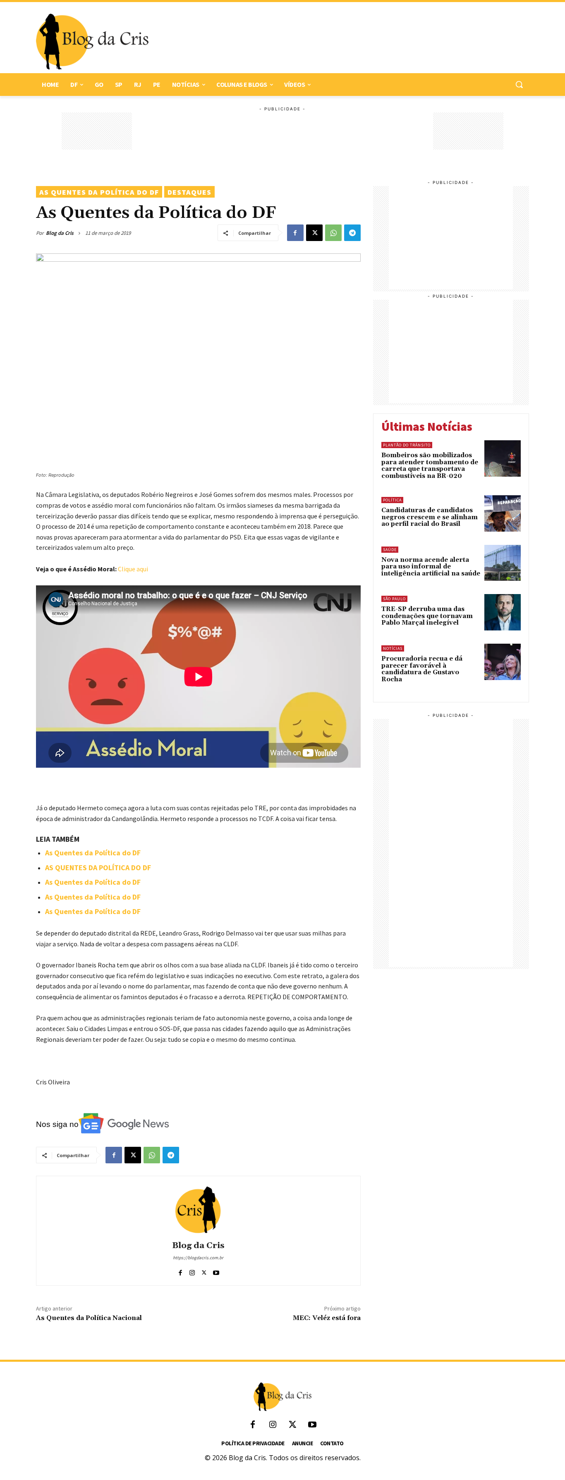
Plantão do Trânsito (407, 445)
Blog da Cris (60, 232)
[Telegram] (352, 232)
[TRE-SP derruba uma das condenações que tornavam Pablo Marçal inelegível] (502, 612)
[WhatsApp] (333, 232)
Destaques (189, 192)
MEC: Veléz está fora (327, 1318)
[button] (519, 84)
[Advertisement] (334, 41)
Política (392, 500)
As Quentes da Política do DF (99, 192)
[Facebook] (295, 232)
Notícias (392, 648)
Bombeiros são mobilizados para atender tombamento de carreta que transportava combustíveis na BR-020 (429, 465)
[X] (314, 232)
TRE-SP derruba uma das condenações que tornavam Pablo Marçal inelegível (427, 616)
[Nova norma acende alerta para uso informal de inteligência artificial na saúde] (502, 563)
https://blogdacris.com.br (198, 1257)
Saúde (390, 549)
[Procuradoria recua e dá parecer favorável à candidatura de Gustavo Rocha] (502, 662)
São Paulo (394, 599)
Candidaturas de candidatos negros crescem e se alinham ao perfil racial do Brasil (429, 517)
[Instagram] (192, 1271)
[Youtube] (216, 1271)
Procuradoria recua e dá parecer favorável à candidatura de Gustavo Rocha (421, 669)
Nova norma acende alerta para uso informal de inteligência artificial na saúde (430, 567)
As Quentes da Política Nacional (89, 1318)
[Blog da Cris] (198, 1209)
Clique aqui (133, 569)
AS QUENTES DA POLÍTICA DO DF (98, 867)
